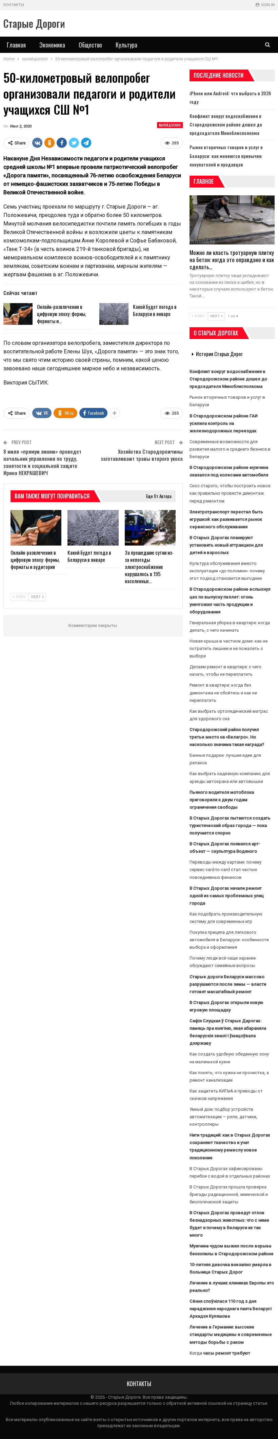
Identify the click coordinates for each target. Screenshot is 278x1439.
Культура (126, 44)
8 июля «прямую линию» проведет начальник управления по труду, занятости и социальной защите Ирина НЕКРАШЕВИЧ (42, 462)
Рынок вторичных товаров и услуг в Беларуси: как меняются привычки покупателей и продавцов (226, 155)
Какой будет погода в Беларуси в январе (155, 310)
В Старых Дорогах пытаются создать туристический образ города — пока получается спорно (230, 825)
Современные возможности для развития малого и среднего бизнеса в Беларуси (230, 449)
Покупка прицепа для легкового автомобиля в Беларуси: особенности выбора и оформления (229, 940)
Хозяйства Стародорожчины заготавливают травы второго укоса (142, 455)
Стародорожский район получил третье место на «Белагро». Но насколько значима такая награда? (227, 737)
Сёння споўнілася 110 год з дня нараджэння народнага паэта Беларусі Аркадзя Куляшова (231, 1309)
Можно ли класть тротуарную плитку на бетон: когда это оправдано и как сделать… (232, 259)
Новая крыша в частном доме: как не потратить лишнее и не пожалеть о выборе (228, 648)
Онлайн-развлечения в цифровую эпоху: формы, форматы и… (61, 313)
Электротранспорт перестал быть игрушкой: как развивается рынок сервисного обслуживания (226, 519)
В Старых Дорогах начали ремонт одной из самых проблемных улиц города (227, 896)
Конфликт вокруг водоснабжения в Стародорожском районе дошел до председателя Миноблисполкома (226, 124)
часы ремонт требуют (226, 1353)
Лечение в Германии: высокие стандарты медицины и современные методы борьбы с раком (231, 1334)
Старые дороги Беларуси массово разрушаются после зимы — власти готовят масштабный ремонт (228, 984)
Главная (16, 44)
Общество (90, 44)
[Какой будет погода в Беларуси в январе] (113, 314)
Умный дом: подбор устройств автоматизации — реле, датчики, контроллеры (223, 1117)
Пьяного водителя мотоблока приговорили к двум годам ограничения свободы (222, 800)
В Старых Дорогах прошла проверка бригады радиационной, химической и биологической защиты (229, 1194)
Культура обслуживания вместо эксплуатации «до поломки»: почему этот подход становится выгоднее (227, 571)
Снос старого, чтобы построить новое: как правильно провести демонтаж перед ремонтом (230, 493)
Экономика (52, 44)
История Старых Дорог (219, 353)
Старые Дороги (34, 23)
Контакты (13, 5)
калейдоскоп (170, 124)
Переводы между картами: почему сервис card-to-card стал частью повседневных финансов (225, 870)
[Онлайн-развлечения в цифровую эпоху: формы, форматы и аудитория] (18, 314)
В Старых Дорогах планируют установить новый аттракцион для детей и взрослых (226, 545)
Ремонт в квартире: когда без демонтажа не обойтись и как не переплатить (223, 693)
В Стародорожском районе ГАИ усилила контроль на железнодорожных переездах (224, 423)
